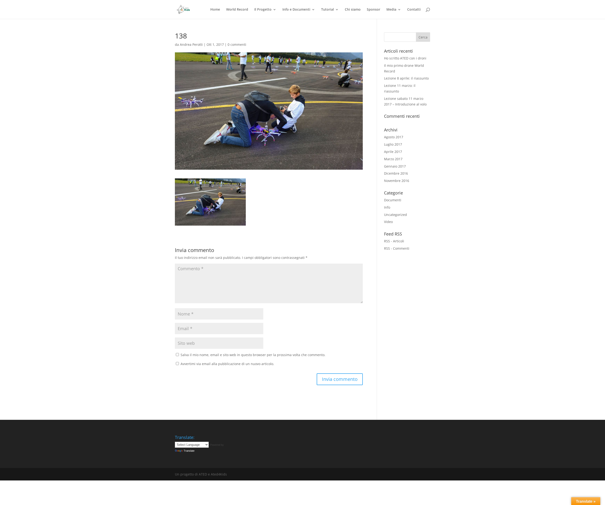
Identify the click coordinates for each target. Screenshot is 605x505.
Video (388, 221)
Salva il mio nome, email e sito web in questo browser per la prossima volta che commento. (253, 355)
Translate (189, 450)
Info (387, 207)
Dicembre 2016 (396, 173)
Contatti (414, 10)
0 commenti (237, 44)
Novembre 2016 (396, 180)
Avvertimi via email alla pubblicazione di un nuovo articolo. (227, 364)
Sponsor (373, 10)
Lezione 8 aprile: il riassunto (406, 78)
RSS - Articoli (394, 241)
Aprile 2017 (393, 151)
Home (215, 10)
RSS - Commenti (396, 248)
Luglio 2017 (393, 144)
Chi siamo (353, 10)
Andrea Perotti (191, 44)
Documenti (392, 200)
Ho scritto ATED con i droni (405, 58)
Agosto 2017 (393, 137)
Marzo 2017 (393, 159)
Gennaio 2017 (395, 166)
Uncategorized (395, 214)
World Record (237, 10)
